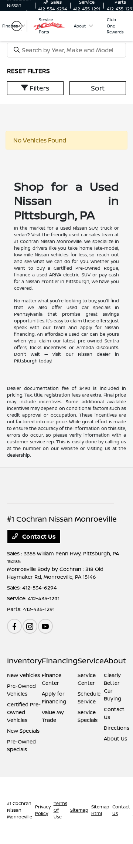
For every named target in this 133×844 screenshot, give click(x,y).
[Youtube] (45, 626)
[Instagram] (30, 626)
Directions (116, 727)
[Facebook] (14, 626)
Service (91, 661)
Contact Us (38, 536)
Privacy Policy (43, 810)
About (115, 661)
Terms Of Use (60, 810)
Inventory (24, 661)
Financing (60, 661)
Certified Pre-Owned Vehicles (24, 712)
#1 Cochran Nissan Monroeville (19, 810)
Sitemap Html (100, 810)
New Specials (23, 730)
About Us (115, 738)
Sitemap (79, 810)
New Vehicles (23, 675)
